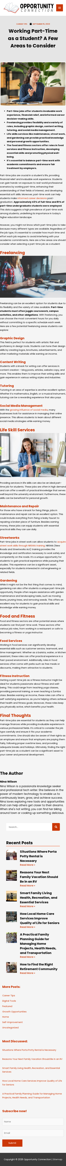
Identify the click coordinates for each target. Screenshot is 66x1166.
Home (5, 1016)
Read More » (27, 865)
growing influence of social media (29, 409)
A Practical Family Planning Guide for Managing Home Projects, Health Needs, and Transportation (38, 943)
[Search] (56, 827)
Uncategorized (10, 1027)
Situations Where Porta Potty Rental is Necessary (38, 856)
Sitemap (57, 1159)
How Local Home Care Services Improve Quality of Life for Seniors (39, 918)
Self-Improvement (12, 1022)
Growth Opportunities (14, 1011)
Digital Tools (9, 1000)
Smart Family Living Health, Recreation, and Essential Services (38, 897)
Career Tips (21, 24)
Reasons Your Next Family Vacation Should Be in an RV (39, 877)
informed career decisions (32, 198)
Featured (7, 1006)
